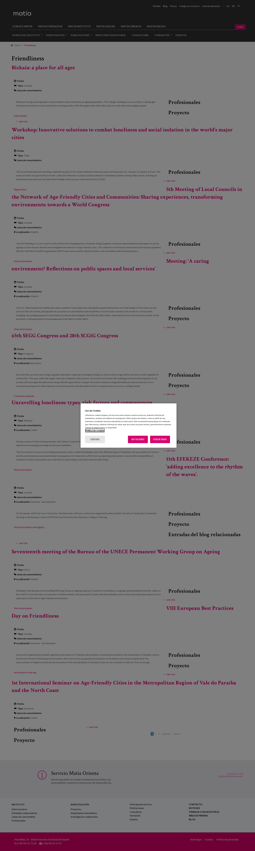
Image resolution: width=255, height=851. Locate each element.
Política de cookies (95, 430)
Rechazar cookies (160, 439)
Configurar (94, 439)
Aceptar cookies (137, 439)
